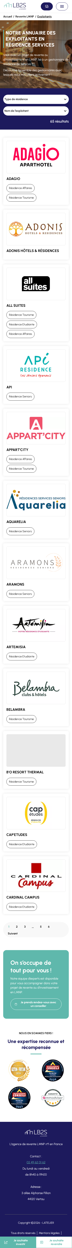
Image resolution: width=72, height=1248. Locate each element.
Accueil (7, 16)
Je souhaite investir (21, 1242)
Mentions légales (49, 1233)
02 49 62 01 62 (36, 1162)
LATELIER (48, 1223)
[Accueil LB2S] (15, 6)
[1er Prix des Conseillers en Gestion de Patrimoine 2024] (53, 1070)
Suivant (13, 933)
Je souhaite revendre (56, 1242)
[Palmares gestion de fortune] (19, 1070)
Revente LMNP (24, 16)
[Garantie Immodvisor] (53, 1098)
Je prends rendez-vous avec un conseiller (38, 1004)
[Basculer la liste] (65, 99)
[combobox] (32, 99)
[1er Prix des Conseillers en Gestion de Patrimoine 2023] (19, 1098)
